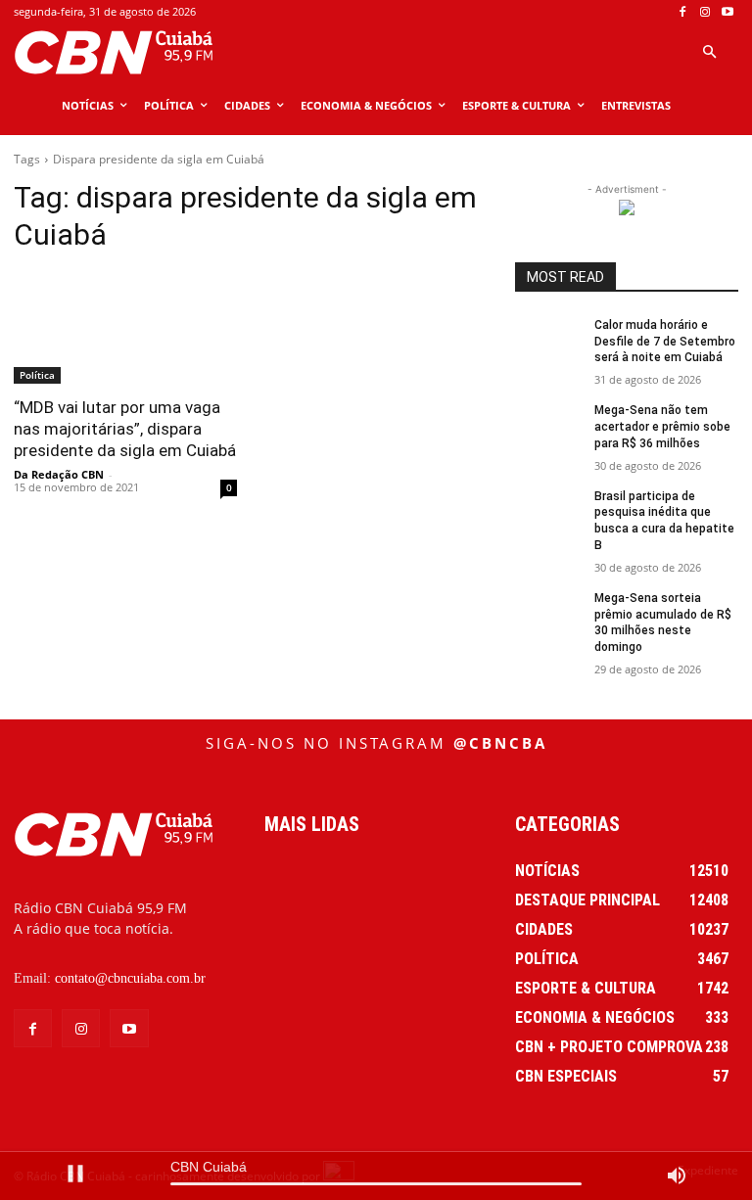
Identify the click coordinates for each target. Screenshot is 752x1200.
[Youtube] (727, 12)
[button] (709, 52)
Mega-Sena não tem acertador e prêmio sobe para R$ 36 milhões (662, 426)
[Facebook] (683, 12)
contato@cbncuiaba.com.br (130, 978)
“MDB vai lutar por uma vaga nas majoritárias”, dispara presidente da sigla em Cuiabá (125, 428)
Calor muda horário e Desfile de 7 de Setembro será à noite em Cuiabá (664, 341)
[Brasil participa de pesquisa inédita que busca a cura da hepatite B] (548, 511)
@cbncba (500, 743)
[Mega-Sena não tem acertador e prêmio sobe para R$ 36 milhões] (548, 425)
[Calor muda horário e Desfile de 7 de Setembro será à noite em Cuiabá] (548, 340)
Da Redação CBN (59, 474)
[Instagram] (704, 12)
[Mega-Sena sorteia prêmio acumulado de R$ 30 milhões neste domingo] (548, 613)
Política (37, 375)
